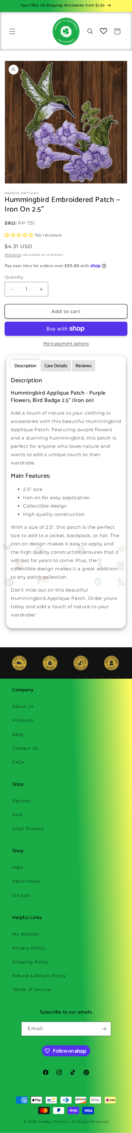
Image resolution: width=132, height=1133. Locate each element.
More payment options (66, 343)
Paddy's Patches (54, 1121)
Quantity (14, 277)
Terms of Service (31, 989)
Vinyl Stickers (28, 828)
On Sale (21, 895)
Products (22, 720)
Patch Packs (26, 881)
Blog (17, 734)
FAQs (18, 762)
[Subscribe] (104, 1029)
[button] (12, 31)
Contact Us (25, 748)
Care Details (56, 366)
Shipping (13, 255)
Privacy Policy (28, 948)
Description (25, 366)
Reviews (83, 366)
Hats (17, 867)
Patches (21, 801)
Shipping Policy (30, 962)
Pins (17, 815)
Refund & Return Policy (39, 975)
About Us (23, 706)
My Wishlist (26, 934)
